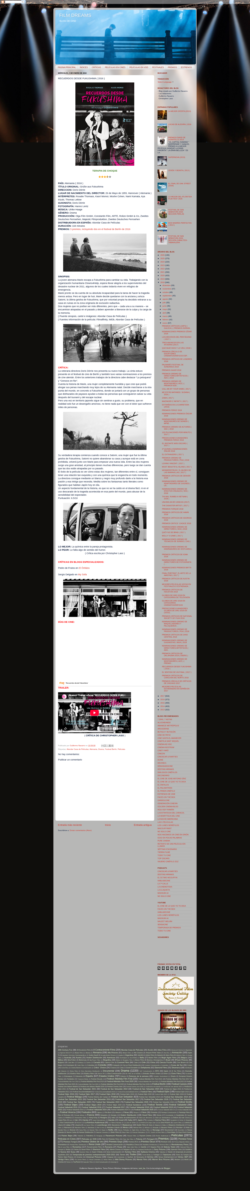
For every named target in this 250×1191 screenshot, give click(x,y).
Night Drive (135, 1130)
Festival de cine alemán (153, 1086)
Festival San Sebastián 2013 (149, 1097)
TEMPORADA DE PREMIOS (169, 928)
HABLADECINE (164, 881)
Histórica (68, 1118)
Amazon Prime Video (153, 1053)
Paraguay (99, 1136)
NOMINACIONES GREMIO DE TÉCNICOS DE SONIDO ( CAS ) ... (176, 541)
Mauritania (91, 1127)
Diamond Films (161, 1068)
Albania (88, 1053)
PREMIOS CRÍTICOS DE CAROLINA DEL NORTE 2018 (175, 677)
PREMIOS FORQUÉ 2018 (172, 509)
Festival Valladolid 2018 (139, 1107)
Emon (166, 1073)
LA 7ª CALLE (163, 884)
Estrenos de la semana (139, 1076)
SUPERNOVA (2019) (176, 157)
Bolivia (118, 1060)
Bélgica (184, 1058)
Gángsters (104, 1115)
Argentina (129, 1055)
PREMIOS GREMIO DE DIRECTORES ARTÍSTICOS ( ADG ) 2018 (175, 376)
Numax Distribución (86, 1132)
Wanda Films (142, 1159)
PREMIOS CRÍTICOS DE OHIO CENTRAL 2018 (175, 636)
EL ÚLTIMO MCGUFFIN (167, 878)
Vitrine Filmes (108, 1159)
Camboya (80, 1062)
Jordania (150, 1120)
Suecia (63, 1152)
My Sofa (82, 574)
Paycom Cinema (145, 1136)
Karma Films (160, 1120)
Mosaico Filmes (166, 1127)
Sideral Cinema (115, 1149)
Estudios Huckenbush (161, 1076)
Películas (121, 749)
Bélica (60, 1060)
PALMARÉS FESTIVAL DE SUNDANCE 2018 (172, 366)
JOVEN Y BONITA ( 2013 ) (179, 170)
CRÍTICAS (96, 67)
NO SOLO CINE (164, 832)
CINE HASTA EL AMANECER (169, 738)
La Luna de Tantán (130, 1122)
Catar (136, 1062)
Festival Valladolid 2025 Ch (166, 1109)
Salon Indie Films (132, 1147)
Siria (134, 1149)
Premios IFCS (133, 1142)
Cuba (122, 1068)
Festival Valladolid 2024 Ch (120, 1110)
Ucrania (79, 1157)
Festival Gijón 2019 (127, 1094)
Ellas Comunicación (114, 1073)
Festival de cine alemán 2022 (172, 1086)
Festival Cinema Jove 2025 (134, 1086)
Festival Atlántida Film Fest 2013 (150, 1079)
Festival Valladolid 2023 (75, 1110)
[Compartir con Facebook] (110, 745)
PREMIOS (172, 67)
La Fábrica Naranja (115, 1122)
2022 (162, 269)
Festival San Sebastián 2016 (99, 1099)
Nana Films (83, 1130)
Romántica (77, 1147)
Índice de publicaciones (127, 1118)
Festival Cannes (179, 1084)
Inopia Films (62, 1120)
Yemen (68, 1162)
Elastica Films (75, 1073)
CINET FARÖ (163, 751)
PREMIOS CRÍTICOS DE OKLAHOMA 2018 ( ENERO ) (175, 655)
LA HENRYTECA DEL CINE (169, 816)
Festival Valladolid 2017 (115, 1107)
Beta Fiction (72, 1060)
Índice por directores (145, 1117)
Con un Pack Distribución (132, 1065)
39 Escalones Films (84, 1050)
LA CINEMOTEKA (165, 887)
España (89, 1076)
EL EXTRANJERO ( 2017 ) (173, 454)
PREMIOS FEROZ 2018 (172, 410)
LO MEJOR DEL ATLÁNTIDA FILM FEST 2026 (180, 198)
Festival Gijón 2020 (145, 1094)
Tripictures (167, 1155)
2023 (162, 265)
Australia (67, 1058)
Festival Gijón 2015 (182, 1092)
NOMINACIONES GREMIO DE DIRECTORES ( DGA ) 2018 (174, 528)
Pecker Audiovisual (162, 1136)
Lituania (78, 1125)
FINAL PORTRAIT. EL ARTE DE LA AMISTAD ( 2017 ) (176, 574)
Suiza (73, 1152)
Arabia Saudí (93, 1055)
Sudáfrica (188, 1149)
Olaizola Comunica (102, 1132)
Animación (177, 1052)
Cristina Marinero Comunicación (81, 1067)
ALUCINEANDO (164, 723)
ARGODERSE (163, 729)
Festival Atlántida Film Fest (119, 1079)
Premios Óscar (148, 1141)
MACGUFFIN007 (165, 828)
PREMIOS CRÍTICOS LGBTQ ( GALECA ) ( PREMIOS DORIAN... (176, 327)
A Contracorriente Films (104, 1050)
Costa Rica (64, 1067)
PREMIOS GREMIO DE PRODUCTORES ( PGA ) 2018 (175, 459)
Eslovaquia (68, 1076)
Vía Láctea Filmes (80, 1159)
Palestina (89, 1136)
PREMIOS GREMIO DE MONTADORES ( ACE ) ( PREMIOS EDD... (173, 383)
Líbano (60, 1125)
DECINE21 (162, 763)
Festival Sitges (71, 1104)
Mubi (188, 1127)
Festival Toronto (154, 1104)
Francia (90, 1115)
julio (164, 303)
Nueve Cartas (71, 1132)
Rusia (119, 1147)
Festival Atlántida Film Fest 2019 (92, 1081)
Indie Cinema (185, 1117)
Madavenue (127, 1125)
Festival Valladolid (177, 1104)
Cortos (189, 1065)
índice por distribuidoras (162, 1117)
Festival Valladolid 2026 (184, 1109)
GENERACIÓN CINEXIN (167, 803)
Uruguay (110, 1157)
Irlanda (85, 1120)
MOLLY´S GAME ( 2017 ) (172, 536)
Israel (121, 1120)
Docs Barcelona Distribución (90, 1071)
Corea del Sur (177, 1065)
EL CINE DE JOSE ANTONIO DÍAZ (172, 779)
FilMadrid (118, 1112)
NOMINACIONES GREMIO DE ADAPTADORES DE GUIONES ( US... (176, 483)
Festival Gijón (163, 1091)
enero (165, 323)
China (152, 1062)
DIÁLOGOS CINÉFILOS (167, 772)
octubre (165, 292)
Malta (164, 1125)
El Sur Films (176, 1071)
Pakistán (80, 1136)
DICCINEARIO (163, 775)
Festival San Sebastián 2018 (156, 1099)
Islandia (111, 1120)
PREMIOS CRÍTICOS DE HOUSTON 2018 (172, 591)
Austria (79, 1058)
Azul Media (133, 1057)
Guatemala (180, 1115)
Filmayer (136, 1112)
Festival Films (146, 1092)
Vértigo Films (63, 1159)
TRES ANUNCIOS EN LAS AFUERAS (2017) (173, 344)
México (126, 1127)
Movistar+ (179, 1127)
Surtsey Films (130, 1152)
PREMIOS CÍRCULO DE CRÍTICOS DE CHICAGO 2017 (176, 682)
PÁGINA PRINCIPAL (67, 67)
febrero (165, 320)
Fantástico (70, 1079)
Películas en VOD (89, 1139)
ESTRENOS (186, 67)
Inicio (108, 825)
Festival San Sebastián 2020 (79, 1102)
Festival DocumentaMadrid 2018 (105, 1092)
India (113, 1118)
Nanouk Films (94, 1130)
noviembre (167, 289)
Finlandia (154, 1112)
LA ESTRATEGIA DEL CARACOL (171, 813)
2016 (162, 700)
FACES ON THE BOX (166, 797)
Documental (108, 1071)
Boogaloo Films (128, 1060)
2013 (162, 710)
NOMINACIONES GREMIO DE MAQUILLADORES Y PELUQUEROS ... (174, 624)
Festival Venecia (68, 1112)
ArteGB (140, 1055)
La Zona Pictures (164, 1122)
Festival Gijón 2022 (161, 1094)
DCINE (160, 760)
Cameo (88, 1062)
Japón (140, 1120)
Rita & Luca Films (64, 1147)
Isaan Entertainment (99, 1120)
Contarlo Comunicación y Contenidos (156, 1065)
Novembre (181, 1130)
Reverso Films (164, 1144)
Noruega (156, 1130)
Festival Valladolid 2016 (91, 1107)
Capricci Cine (109, 1062)
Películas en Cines (67, 1139)
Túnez (178, 1155)
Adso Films (162, 1050)
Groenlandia (169, 1115)
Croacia (113, 1068)
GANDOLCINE (164, 800)
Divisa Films (74, 1071)
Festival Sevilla (185, 1102)
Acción (150, 1050)
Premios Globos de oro (92, 1141)
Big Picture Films (95, 1060)
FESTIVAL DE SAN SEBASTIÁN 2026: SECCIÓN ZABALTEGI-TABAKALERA (178, 239)
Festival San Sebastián (122, 1097)
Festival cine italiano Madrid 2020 (92, 1086)
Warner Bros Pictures (161, 1159)
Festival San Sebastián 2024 (108, 1102)
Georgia (114, 1115)
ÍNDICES (84, 67)
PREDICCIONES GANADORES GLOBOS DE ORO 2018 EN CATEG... (175, 611)
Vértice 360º (183, 1157)
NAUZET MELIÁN (165, 921)
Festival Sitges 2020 (114, 1105)
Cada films (71, 1062)
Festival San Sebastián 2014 (176, 1097)
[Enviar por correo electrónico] (102, 745)
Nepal (103, 1130)
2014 (162, 706)
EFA (157, 1071)
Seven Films (85, 1149)
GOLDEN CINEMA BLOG (168, 807)
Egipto (166, 1071)
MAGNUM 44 (163, 893)
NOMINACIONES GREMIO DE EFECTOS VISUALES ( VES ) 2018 (175, 491)
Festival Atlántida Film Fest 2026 (138, 1084)
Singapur (126, 1149)
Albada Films (79, 1053)
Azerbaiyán (123, 1057)
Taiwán (170, 1152)
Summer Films (84, 1152)
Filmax (126, 1112)
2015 (162, 703)
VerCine (150, 1157)
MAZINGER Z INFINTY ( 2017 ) (175, 401)
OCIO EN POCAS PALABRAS (170, 838)
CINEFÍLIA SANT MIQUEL (168, 741)
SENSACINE (163, 925)
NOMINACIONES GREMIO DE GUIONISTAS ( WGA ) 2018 (174, 641)
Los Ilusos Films (89, 1125)
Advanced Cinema (177, 1050)
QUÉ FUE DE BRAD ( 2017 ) (174, 532)
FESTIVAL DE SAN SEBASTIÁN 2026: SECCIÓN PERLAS (176, 212)
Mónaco (147, 1127)
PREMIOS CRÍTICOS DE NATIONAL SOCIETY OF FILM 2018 (177, 617)
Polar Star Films (128, 1139)
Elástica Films (89, 1073)
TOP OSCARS (163, 858)
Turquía (186, 1155)
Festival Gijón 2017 (87, 1094)
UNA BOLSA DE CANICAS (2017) (175, 502)
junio (164, 306)
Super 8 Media (97, 1152)
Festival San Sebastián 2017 (127, 1099)
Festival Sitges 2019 (92, 1105)
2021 (162, 272)
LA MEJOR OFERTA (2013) (179, 111)
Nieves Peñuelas (123, 1130)
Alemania (93, 749)
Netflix (110, 1130)
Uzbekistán (120, 1157)
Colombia (90, 1065)
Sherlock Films (99, 1149)
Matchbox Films (80, 1127)
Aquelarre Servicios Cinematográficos (74, 1055)
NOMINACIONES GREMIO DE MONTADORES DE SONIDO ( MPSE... (175, 421)
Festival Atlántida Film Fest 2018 (68, 1081)
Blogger (167, 1168)
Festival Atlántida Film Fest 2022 (172, 1081)
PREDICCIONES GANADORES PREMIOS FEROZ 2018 (175, 439)
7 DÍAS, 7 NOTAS (165, 719)
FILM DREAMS (75, 15)
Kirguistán (189, 1120)
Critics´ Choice (100, 1068)
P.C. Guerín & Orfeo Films (156, 1132)
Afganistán (188, 1050)
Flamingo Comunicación (168, 1112)
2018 (162, 282)
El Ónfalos (84, 568)
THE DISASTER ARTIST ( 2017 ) (175, 506)
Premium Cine (166, 1142)
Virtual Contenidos (95, 1159)
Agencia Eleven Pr (66, 1053)
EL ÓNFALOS (163, 785)
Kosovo (79, 1122)
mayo (165, 309)
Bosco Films (139, 1060)
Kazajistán (173, 1120)
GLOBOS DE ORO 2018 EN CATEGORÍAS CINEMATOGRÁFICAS (173, 603)
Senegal (60, 1149)
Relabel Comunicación (115, 1144)
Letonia (187, 1122)
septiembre (167, 296)
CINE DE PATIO (164, 735)
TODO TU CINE (164, 855)
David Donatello (132, 1068)
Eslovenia (79, 1076)
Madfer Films (141, 1125)
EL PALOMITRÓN (165, 788)
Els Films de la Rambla (133, 1073)
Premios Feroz (185, 1139)
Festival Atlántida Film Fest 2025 (112, 1084)
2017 (162, 696)
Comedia (102, 1065)
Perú (103, 1139)
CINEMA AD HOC (165, 744)
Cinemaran (70, 1065)
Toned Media (146, 1154)
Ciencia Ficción (166, 1062)
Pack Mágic (171, 1132)
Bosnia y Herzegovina (155, 1060)
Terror (122, 1155)
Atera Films (170, 1055)
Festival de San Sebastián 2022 (114, 1089)
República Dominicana (150, 1144)
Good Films (147, 1115)
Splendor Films (176, 1149)
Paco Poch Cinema (185, 1132)
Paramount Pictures (114, 1136)
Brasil (168, 1060)
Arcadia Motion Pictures (108, 1055)
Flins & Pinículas (64, 1115)
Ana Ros (166, 1053)
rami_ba (142, 1168)
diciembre (166, 285)
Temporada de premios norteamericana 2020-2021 (94, 1155)
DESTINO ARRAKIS (166, 769)
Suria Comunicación (114, 1152)
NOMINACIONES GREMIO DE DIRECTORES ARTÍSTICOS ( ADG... (175, 648)
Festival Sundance (134, 1105)
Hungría (103, 1118)
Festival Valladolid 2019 (163, 1107)
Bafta (142, 1058)
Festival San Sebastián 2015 (70, 1099)
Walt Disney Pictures (123, 1159)
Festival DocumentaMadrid (82, 1092)
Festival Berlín (111, 749)
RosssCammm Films (94, 1147)
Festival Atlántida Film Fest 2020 (120, 1081)
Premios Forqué (70, 1142)
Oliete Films (115, 1132)
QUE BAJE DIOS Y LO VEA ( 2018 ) (176, 348)
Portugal (150, 1139)
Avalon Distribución (94, 1058)
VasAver (130, 1157)
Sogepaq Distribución (144, 1149)
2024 (162, 262)
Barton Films (153, 1058)
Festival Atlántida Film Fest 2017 (178, 1079)
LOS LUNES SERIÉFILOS (168, 825)
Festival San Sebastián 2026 (163, 1102)
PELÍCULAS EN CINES (115, 67)
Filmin (143, 1112)
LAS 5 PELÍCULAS (165, 822)
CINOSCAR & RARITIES (168, 757)
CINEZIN (161, 754)
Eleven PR (101, 1073)
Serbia (68, 1149)
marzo (165, 316)
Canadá (96, 1062)
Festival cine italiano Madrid (68, 1086)
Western (177, 1159)
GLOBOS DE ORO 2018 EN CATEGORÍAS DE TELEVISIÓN (176, 596)
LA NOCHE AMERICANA (168, 819)
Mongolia (155, 1127)
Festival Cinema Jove (114, 1086)
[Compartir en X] (107, 745)
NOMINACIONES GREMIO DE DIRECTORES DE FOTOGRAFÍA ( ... (176, 562)
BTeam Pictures (181, 1060)
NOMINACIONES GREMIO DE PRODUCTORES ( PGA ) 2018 (175, 630)
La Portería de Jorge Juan (147, 1122)
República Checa (132, 1144)
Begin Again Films (168, 1058)
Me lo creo (100, 1127)
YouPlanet (76, 1162)
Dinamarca (176, 1068)
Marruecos (68, 1127)
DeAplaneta (145, 1068)
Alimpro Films (127, 1053)
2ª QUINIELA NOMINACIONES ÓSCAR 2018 (174, 450)
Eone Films (176, 1073)
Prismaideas (62, 1144)
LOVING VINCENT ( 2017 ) (173, 463)
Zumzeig (113, 1162)
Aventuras (111, 1058)
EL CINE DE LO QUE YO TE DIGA (172, 782)
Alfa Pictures (113, 1053)
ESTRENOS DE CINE (166, 794)
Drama (101, 749)
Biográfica (107, 1060)
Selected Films (185, 1147)
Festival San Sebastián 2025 (136, 1102)
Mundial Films (62, 1130)
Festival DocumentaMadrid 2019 (128, 1092)
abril (164, 313)
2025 (162, 258)
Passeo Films (131, 1136)
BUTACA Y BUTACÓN (167, 732)
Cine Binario (181, 1062)
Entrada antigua (143, 825)
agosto (165, 299)
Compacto (116, 1065)
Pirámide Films (113, 1139)
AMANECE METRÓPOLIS (168, 726)
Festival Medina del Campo (98, 1097)
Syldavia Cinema (148, 1152)
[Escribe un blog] (105, 745)
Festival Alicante (97, 1079)
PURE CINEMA (164, 841)
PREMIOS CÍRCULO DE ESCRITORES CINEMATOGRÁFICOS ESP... (175, 354)
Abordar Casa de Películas (78, 749)
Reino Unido (95, 1144)
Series (76, 1149)
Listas (68, 1125)
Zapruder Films (88, 1162)
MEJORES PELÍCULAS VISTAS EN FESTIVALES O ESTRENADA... (176, 585)
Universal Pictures (93, 1157)
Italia (130, 1120)
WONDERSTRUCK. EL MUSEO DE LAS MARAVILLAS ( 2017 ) (176, 471)
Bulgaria (61, 1062)
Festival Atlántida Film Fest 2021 (148, 1081)
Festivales (86, 1112)
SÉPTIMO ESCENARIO (167, 849)
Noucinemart (169, 1130)
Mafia (150, 1125)
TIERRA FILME (164, 852)
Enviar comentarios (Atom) (81, 830)
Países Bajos (66, 1136)
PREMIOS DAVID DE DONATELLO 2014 (176, 139)
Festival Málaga (74, 1097)
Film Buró (108, 1112)
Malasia (157, 1125)
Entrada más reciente (70, 825)
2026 (162, 255)
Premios (163, 1138)
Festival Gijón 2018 (107, 1094)
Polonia (139, 1139)
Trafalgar (156, 1155)
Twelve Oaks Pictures (65, 1157)
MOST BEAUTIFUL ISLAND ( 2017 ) (177, 467)
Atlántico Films (180, 1055)
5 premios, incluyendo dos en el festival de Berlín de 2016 (100, 229)
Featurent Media (83, 1079)
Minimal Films (137, 1127)
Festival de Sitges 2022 (172, 1089)
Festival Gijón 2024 (177, 1094)
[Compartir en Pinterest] (112, 745)
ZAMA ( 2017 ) (168, 398)
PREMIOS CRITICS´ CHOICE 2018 (176, 523)
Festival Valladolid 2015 (67, 1107)
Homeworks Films (80, 1117)
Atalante (160, 1055)
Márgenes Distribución (176, 1125)
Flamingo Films (184, 1112)
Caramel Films (123, 1062)
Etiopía (173, 1076)
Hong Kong (93, 1118)
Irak (70, 1120)
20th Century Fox (65, 1050)
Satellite (143, 1147)
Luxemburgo (102, 1125)
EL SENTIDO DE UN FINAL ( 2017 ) (176, 672)
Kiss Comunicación (67, 1122)
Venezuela (140, 1157)
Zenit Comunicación (101, 1162)
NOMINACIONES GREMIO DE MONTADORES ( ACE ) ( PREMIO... (174, 661)
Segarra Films (156, 1147)
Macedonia (116, 1125)
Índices (175, 1118)
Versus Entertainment (166, 1157)
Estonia (123, 1076)
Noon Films (146, 1130)
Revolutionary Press (179, 1144)
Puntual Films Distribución (78, 1144)
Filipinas (99, 1112)
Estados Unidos (106, 1076)
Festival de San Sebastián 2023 (145, 1089)
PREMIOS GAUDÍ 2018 (171, 370)
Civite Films (81, 1065)
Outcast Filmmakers (138, 1132)
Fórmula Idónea (79, 1115)
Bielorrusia (83, 1060)
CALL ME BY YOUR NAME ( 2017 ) (176, 389)
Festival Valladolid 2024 (97, 1110)
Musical (72, 1130)
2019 (162, 279)
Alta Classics (138, 1053)
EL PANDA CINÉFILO (166, 791)
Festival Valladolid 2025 (144, 1110)
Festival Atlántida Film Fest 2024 (88, 1084)
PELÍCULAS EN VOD (138, 67)
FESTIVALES (158, 67)
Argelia (120, 1055)
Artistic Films (149, 1055)
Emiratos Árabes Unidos (152, 1073)
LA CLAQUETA (164, 890)
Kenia (181, 1120)
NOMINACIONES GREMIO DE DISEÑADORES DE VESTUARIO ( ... (177, 549)
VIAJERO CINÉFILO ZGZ (168, 862)
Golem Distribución (128, 1115)
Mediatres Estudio (113, 1127)
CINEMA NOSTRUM (166, 747)
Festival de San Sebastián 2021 (82, 1089)
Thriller (133, 1154)
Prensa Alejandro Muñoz (182, 1142)
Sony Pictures (159, 1149)
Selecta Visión (169, 1147)
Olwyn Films (126, 1132)
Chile (144, 1062)
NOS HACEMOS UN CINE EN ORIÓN (173, 835)
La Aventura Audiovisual (94, 1122)
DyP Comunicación (146, 1071)
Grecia (159, 1115)
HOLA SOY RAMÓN (166, 810)
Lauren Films (177, 1122)
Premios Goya (115, 1141)
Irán (76, 1120)
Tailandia (162, 1152)
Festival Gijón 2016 (66, 1094)
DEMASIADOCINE (165, 766)
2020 (162, 276)
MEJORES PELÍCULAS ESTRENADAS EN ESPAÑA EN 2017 (175, 689)
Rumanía (109, 1147)
